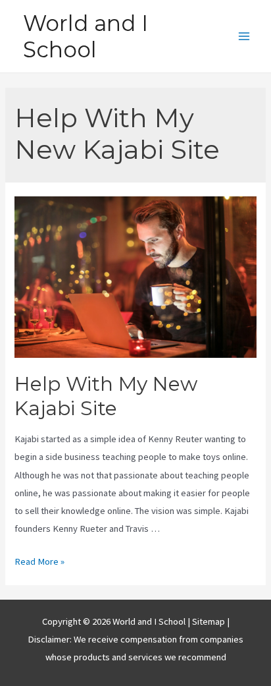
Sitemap (209, 621)
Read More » (39, 561)
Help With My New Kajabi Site (105, 396)
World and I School (85, 36)
